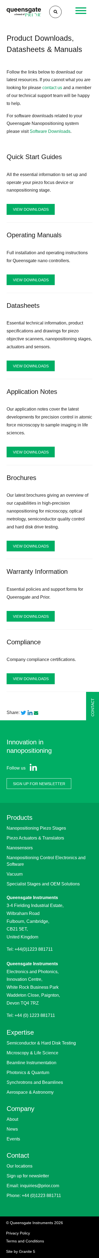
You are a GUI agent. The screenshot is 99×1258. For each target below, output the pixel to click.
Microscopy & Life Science (32, 1053)
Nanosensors (20, 848)
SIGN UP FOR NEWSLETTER (39, 783)
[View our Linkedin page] (32, 768)
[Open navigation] (81, 12)
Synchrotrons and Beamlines (35, 1082)
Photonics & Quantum (28, 1072)
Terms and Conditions (25, 1241)
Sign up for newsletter (28, 1176)
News (12, 1129)
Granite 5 (27, 1251)
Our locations (19, 1166)
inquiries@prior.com (39, 1185)
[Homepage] (24, 11)
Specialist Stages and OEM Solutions (43, 884)
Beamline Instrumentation (31, 1062)
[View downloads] (49, 187)
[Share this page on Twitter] (23, 713)
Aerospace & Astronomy (30, 1092)
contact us (52, 87)
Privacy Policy (18, 1233)
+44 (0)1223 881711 (41, 1195)
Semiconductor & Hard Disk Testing (41, 1043)
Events (13, 1139)
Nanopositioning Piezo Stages (36, 828)
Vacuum (15, 874)
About (12, 1119)
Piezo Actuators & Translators (35, 838)
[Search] (55, 12)
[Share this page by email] (36, 712)
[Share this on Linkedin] (30, 712)
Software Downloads (50, 131)
